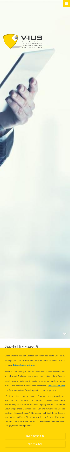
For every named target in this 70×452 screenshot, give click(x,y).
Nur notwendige (35, 435)
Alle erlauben (35, 443)
